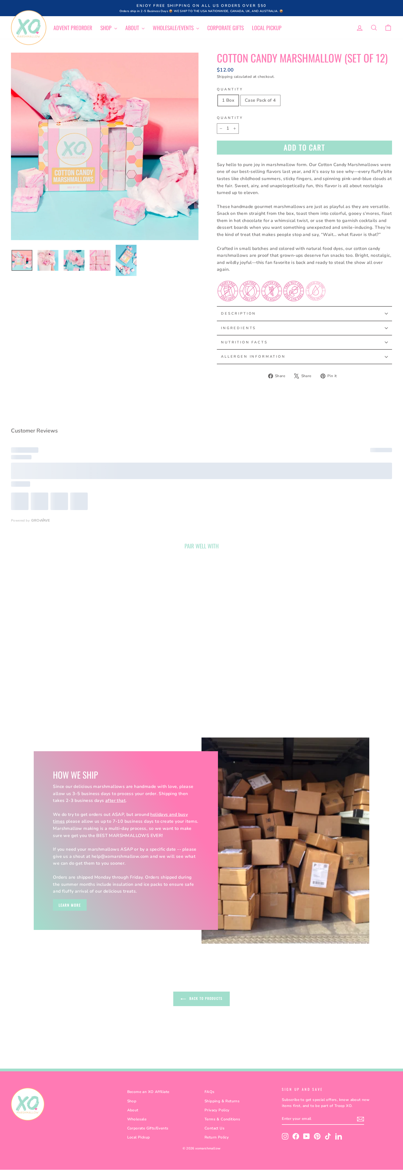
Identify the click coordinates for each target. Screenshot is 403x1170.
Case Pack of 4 (260, 100)
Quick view (56, 646)
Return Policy (217, 1137)
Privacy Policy (217, 1110)
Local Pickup (267, 28)
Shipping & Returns (222, 1101)
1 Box (228, 100)
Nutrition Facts (244, 342)
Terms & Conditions (222, 1119)
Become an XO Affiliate (148, 1091)
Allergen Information (253, 356)
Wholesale (137, 1119)
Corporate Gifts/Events (148, 1128)
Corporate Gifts (225, 28)
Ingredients (238, 328)
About (132, 28)
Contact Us (215, 1128)
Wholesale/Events (174, 28)
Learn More (70, 905)
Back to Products (205, 998)
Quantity (230, 89)
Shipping (224, 76)
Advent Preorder (72, 28)
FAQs (210, 1091)
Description (238, 313)
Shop (106, 28)
